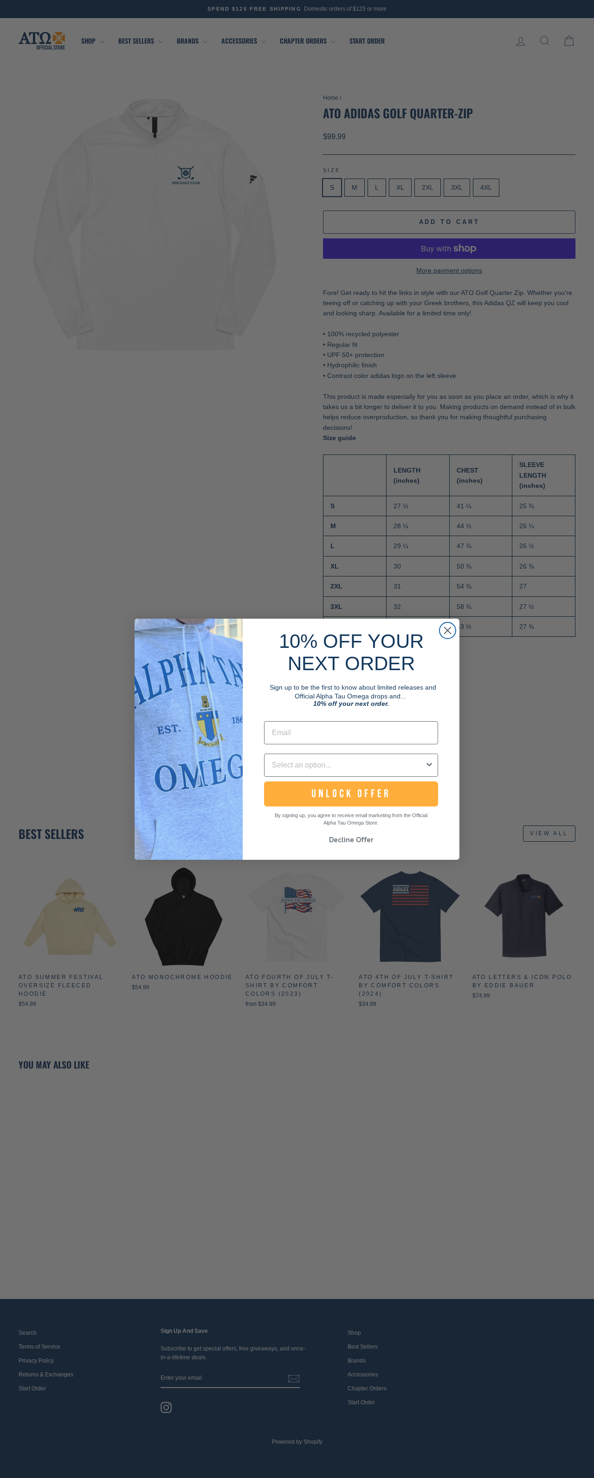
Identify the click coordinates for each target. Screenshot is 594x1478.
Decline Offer (351, 839)
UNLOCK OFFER (351, 793)
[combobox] (348, 765)
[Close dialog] (447, 630)
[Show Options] (429, 765)
